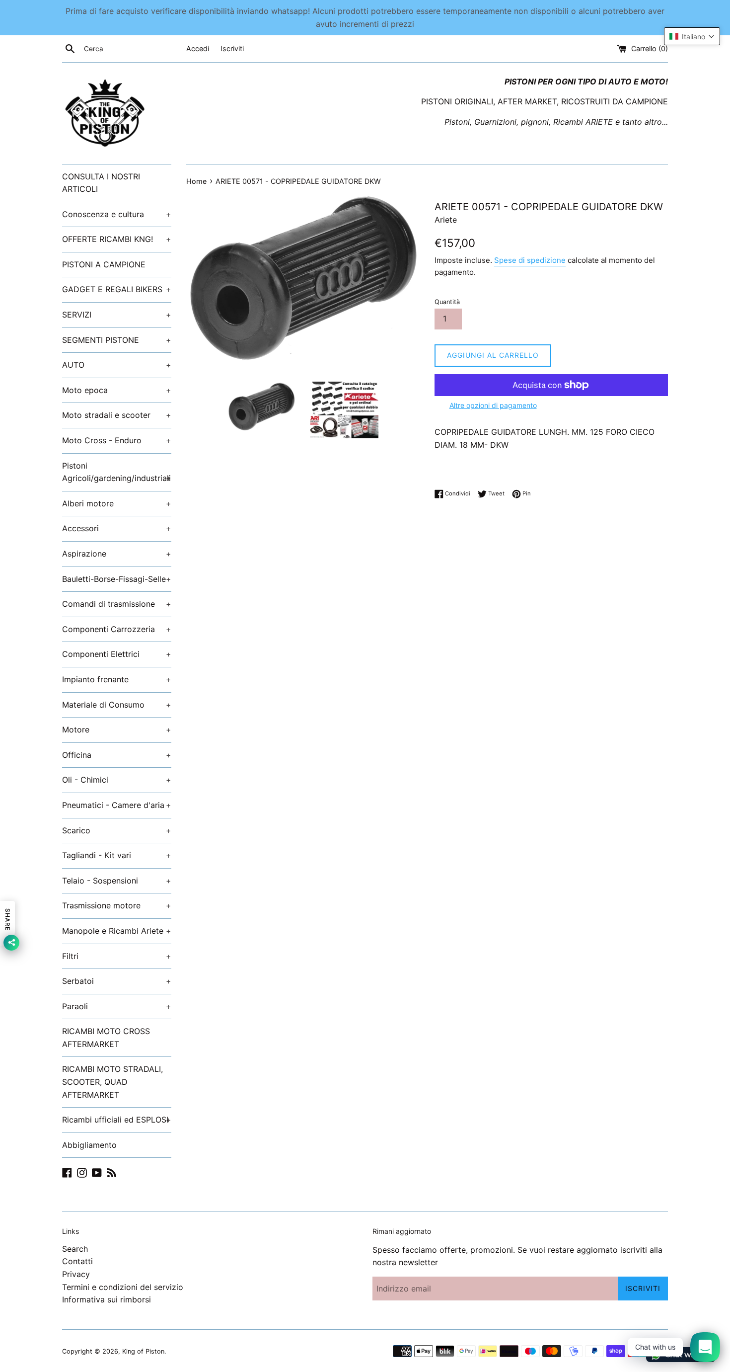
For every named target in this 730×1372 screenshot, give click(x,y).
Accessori (116, 528)
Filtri (116, 956)
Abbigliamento (89, 1145)
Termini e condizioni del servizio (122, 1287)
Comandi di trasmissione (116, 604)
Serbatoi (116, 981)
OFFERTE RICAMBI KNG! (116, 239)
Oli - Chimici (116, 780)
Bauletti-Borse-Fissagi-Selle (116, 579)
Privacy (76, 1274)
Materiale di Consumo (116, 705)
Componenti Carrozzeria (116, 629)
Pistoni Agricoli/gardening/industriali (116, 472)
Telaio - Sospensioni (116, 881)
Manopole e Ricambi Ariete (116, 931)
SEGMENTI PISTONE (116, 340)
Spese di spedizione (530, 260)
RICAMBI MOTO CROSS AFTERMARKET (106, 1037)
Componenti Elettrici (116, 654)
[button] (692, 36)
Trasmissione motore (116, 905)
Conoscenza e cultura (116, 214)
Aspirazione (116, 554)
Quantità (447, 302)
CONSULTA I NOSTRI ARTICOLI (101, 182)
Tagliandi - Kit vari (116, 855)
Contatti (77, 1261)
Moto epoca (116, 390)
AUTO (116, 365)
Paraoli (116, 1006)
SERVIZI (116, 315)
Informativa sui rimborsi (106, 1299)
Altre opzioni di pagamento (493, 405)
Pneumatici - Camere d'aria (116, 805)
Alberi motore (116, 503)
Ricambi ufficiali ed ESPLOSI (116, 1120)
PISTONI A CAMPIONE (104, 264)
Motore (116, 729)
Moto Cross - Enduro (116, 440)
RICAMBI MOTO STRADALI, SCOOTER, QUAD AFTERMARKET (112, 1081)
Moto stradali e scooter (116, 415)
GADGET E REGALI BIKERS (116, 289)
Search (75, 1249)
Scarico (116, 830)
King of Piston (143, 1351)
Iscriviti (232, 48)
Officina (116, 755)
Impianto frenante (116, 679)
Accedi (197, 48)
